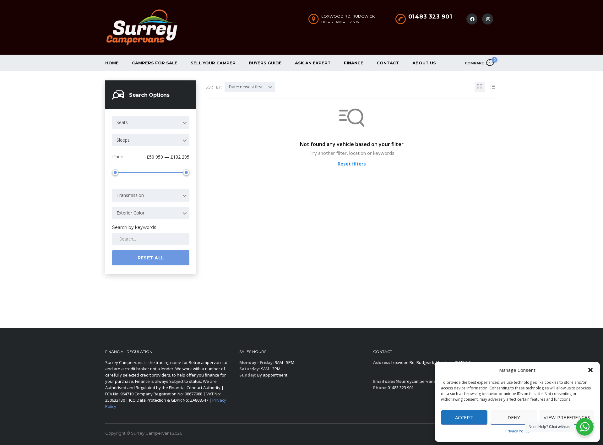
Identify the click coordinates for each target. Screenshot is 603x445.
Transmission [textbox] (130, 195)
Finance (353, 62)
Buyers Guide (265, 62)
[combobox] (150, 122)
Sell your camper (213, 62)
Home (112, 62)
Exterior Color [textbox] (130, 213)
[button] (590, 370)
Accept (464, 417)
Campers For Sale (154, 62)
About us (424, 62)
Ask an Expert (313, 62)
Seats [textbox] (122, 122)
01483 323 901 (430, 16)
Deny (514, 417)
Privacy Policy (517, 431)
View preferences (567, 417)
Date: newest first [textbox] (246, 87)
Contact (388, 62)
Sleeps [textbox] (123, 140)
